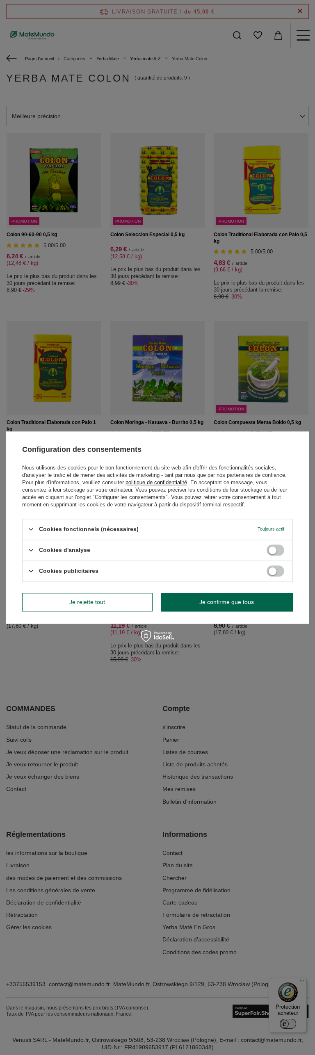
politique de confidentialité (156, 482)
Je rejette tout (87, 602)
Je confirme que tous (226, 602)
